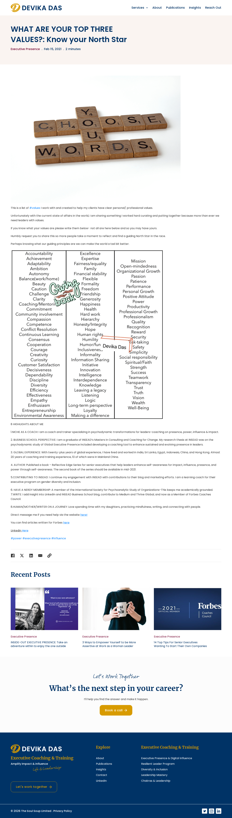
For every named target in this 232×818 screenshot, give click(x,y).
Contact (101, 775)
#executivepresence (36, 538)
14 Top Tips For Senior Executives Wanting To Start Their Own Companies (180, 644)
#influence (58, 538)
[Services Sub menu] (147, 8)
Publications (175, 7)
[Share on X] (22, 556)
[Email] (40, 556)
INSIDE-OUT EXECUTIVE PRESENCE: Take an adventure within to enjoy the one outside (39, 644)
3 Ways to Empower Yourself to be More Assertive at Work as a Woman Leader (109, 644)
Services (137, 7)
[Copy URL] (49, 556)
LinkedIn (101, 781)
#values (34, 208)
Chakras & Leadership (155, 781)
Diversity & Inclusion (154, 769)
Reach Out (213, 7)
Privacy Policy (62, 811)
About (157, 7)
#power (16, 538)
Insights (195, 7)
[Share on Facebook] (13, 556)
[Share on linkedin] (31, 556)
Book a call (114, 710)
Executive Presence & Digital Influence (166, 758)
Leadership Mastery (154, 775)
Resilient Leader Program (158, 764)
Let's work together (31, 787)
